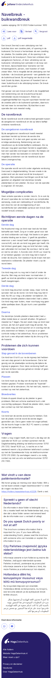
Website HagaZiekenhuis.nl (15, 653)
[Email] (12, 626)
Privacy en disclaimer (12, 664)
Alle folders (8, 649)
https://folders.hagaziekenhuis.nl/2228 (18, 491)
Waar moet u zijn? (11, 657)
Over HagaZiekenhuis (13, 672)
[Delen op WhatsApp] (4, 626)
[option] (40, 31)
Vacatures (7, 668)
